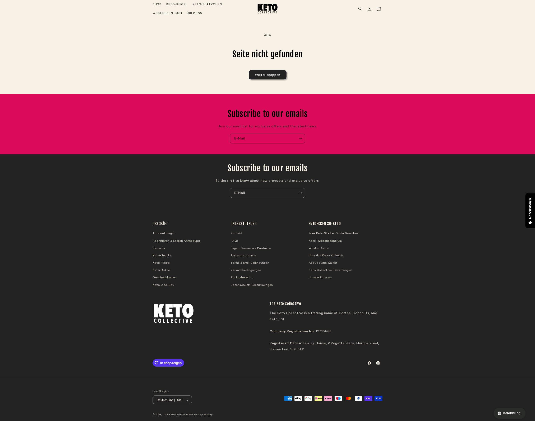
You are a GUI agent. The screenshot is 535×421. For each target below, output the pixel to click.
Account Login (164, 233)
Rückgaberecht (242, 277)
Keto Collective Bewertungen (330, 270)
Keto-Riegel (161, 263)
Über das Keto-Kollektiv (326, 255)
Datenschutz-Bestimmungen (252, 285)
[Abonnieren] (300, 138)
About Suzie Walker (323, 263)
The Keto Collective (175, 414)
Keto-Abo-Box (163, 285)
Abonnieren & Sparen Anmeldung (176, 241)
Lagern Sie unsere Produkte (251, 248)
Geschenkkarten (165, 277)
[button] (360, 8)
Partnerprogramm (243, 255)
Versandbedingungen (246, 270)
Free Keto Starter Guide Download (334, 233)
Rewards (159, 248)
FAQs (234, 241)
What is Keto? (319, 248)
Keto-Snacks (162, 255)
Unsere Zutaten (320, 277)
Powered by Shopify (201, 414)
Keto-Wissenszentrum (325, 241)
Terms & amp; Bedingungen (250, 263)
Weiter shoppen (267, 75)
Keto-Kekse (161, 270)
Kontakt (237, 233)
